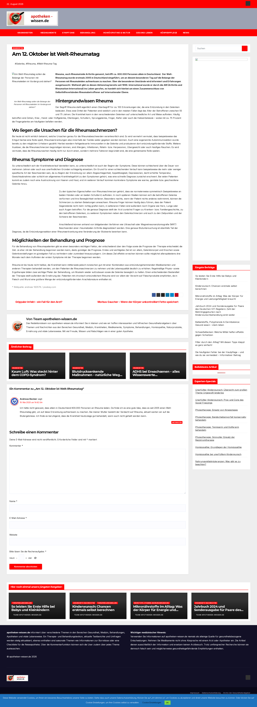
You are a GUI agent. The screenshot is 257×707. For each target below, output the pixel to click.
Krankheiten (25, 33)
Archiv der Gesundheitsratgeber (236, 693)
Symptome (68, 33)
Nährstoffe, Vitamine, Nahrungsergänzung (151, 603)
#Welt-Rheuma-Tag (47, 63)
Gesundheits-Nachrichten (84, 603)
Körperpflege (168, 33)
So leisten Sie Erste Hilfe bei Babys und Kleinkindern (33, 608)
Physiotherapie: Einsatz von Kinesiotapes (216, 410)
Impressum (194, 693)
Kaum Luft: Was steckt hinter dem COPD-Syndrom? (35, 373)
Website (13, 534)
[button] (249, 32)
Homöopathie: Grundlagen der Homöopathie (218, 447)
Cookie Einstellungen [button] (151, 702)
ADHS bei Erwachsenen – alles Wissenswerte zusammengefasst (156, 375)
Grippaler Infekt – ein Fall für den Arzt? (38, 301)
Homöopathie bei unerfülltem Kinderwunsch (218, 454)
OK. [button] (167, 703)
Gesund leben (144, 33)
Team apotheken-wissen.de (55, 319)
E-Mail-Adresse (18, 518)
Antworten (177, 422)
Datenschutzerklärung (211, 693)
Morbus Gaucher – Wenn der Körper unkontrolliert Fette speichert (138, 301)
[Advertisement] (34, 208)
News (186, 33)
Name (13, 501)
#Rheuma (31, 63)
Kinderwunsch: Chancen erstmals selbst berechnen (93, 608)
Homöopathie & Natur (116, 33)
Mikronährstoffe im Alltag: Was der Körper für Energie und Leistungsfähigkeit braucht (157, 610)
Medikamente (48, 33)
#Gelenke (19, 63)
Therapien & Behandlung (22, 603)
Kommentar (16, 445)
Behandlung (88, 33)
